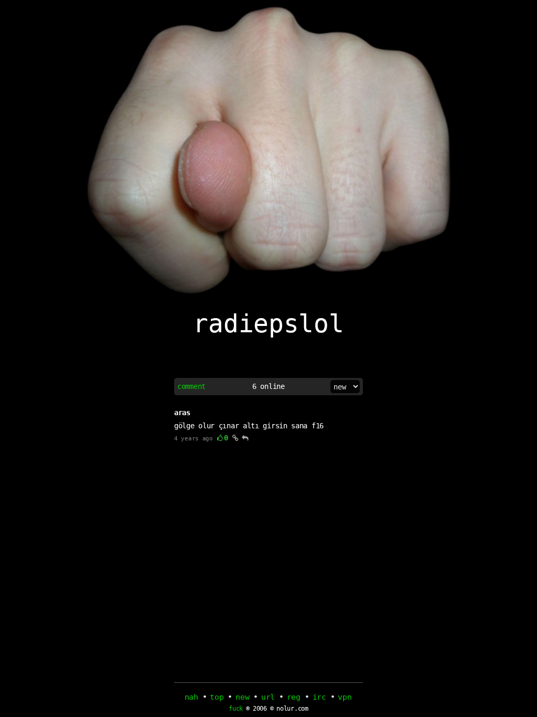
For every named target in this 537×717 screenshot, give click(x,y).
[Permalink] (235, 438)
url (268, 697)
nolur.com (292, 708)
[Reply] (245, 438)
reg (293, 697)
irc (319, 697)
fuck (236, 709)
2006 (260, 708)
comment (191, 386)
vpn (344, 697)
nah (191, 697)
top (216, 697)
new (242, 697)
